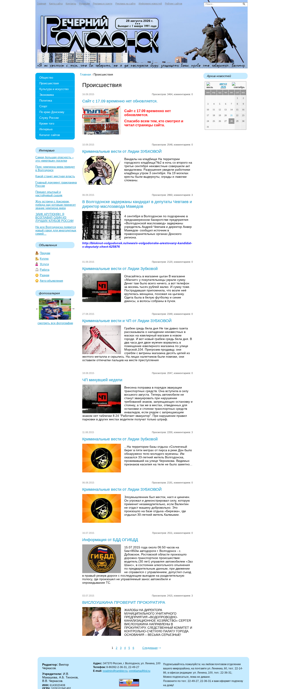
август (223, 83)
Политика (45, 100)
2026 (223, 87)
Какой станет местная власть (55, 176)
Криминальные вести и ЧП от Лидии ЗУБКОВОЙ (127, 321)
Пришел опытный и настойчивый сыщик (48, 193)
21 (231, 115)
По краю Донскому (51, 112)
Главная (41, 3)
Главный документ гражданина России (56, 184)
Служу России (49, 117)
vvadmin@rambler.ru (115, 670)
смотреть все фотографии (55, 323)
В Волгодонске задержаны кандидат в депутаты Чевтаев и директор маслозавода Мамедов (137, 204)
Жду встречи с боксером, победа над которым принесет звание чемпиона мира (55, 205)
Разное (44, 275)
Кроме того (46, 123)
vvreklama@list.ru (139, 670)
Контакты (71, 3)
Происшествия (49, 83)
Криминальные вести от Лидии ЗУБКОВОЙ (122, 151)
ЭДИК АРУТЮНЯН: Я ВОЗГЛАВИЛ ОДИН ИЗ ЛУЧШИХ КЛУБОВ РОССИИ (54, 218)
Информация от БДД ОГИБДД (110, 540)
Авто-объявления (51, 280)
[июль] (210, 85)
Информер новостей (150, 3)
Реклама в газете (102, 3)
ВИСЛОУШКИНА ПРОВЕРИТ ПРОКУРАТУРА (123, 602)
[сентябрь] (238, 85)
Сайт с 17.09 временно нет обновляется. (120, 101)
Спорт (43, 106)
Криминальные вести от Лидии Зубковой (120, 268)
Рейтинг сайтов (173, 3)
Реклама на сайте (125, 3)
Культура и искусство (54, 89)
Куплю (44, 258)
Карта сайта (56, 3)
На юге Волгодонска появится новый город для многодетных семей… (55, 230)
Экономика (46, 94)
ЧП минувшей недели (102, 380)
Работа (44, 269)
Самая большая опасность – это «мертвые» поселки (54, 159)
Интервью (46, 129)
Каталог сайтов (49, 135)
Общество (46, 77)
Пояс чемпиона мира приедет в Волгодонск (55, 168)
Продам (45, 253)
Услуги (44, 264)
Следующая (150, 647)
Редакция (84, 3)
